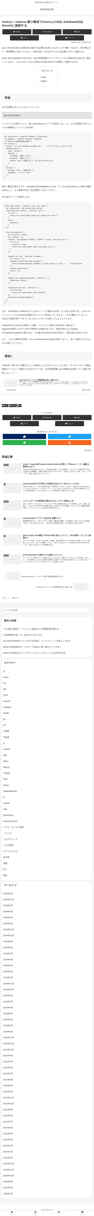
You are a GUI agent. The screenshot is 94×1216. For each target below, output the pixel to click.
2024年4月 (8, 965)
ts (4, 797)
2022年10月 (8, 1049)
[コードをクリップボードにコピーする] (89, 183)
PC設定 (6, 773)
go (4, 719)
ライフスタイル (10, 851)
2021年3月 (8, 1145)
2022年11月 (8, 1043)
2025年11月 (8, 899)
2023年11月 (8, 989)
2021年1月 (8, 1158)
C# (4, 683)
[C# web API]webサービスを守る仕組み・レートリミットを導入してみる (36, 641)
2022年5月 (8, 1067)
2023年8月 (8, 995)
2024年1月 (8, 977)
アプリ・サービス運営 (13, 827)
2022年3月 (8, 1079)
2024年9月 (8, 941)
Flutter (6, 713)
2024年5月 (8, 959)
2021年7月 (8, 1122)
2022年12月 (8, 1037)
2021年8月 (8, 1115)
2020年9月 (8, 1181)
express (13, 405)
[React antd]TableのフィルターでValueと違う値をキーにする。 (32, 647)
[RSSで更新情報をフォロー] (69, 442)
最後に (45, 81)
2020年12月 (8, 1163)
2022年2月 (8, 1085)
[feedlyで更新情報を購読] (24, 442)
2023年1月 (8, 1031)
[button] (90, 610)
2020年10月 (8, 1176)
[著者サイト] (24, 436)
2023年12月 (8, 983)
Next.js (6, 767)
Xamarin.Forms (10, 821)
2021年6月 (8, 1127)
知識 (5, 863)
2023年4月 (8, 1013)
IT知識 (6, 737)
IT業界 (6, 731)
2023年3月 (8, 1019)
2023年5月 (8, 1007)
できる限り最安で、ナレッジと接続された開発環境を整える (31, 629)
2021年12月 (8, 1097)
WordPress (8, 815)
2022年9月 (8, 1055)
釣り (5, 869)
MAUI (5, 761)
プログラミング (10, 839)
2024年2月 (8, 971)
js (20, 405)
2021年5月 (8, 1133)
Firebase (7, 707)
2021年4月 (8, 1140)
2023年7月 (8, 1001)
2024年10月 (8, 935)
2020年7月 (8, 1194)
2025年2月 (8, 917)
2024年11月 (8, 929)
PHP (5, 779)
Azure (6, 405)
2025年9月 (8, 905)
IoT (4, 725)
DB (4, 689)
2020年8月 (8, 1188)
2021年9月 (8, 1110)
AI (4, 671)
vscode (6, 803)
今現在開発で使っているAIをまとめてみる (22, 635)
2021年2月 (8, 1152)
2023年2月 (8, 1025)
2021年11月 (8, 1103)
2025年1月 (8, 923)
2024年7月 (8, 953)
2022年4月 (8, 1073)
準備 (44, 77)
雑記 (5, 875)
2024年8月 (8, 947)
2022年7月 (8, 1061)
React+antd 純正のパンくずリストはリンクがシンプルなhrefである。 (35, 653)
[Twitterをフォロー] (69, 436)
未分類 (6, 857)
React (6, 785)
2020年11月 (8, 1170)
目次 (44, 70)
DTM (5, 695)
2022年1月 (8, 1092)
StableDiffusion (10, 791)
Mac (5, 755)
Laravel (6, 749)
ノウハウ (7, 833)
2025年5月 (8, 911)
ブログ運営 (8, 845)
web (5, 809)
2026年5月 (8, 893)
